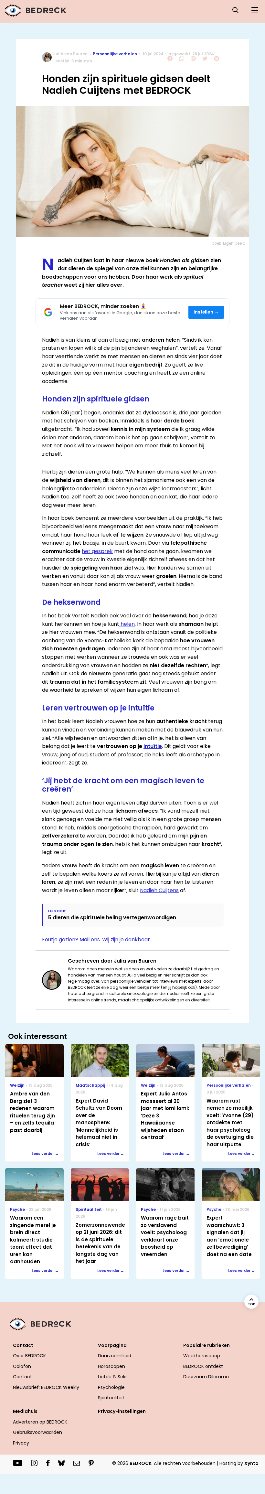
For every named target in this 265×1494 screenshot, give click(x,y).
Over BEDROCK (29, 1355)
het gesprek (97, 551)
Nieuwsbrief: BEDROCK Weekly (46, 1387)
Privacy (21, 1443)
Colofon (22, 1366)
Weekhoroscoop (201, 1355)
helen (127, 624)
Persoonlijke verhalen (115, 54)
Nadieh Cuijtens (159, 890)
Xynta (251, 1463)
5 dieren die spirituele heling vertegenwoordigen (112, 917)
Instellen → (206, 312)
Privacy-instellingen (122, 1411)
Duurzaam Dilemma (206, 1376)
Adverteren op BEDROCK (40, 1422)
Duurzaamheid (114, 1355)
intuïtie (152, 746)
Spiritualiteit (111, 1397)
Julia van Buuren (70, 54)
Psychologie (111, 1387)
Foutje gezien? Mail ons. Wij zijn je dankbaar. (96, 939)
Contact (22, 1376)
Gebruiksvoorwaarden (37, 1432)
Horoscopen (111, 1366)
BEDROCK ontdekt (203, 1366)
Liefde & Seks (113, 1376)
